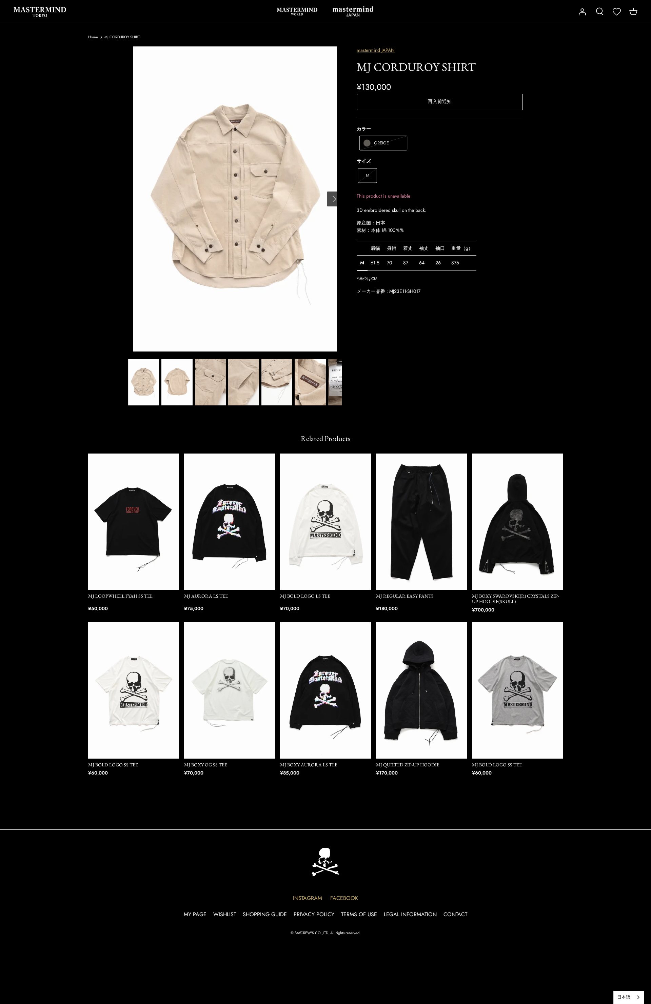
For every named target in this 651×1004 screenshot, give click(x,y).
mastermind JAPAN (353, 11)
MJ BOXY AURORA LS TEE (308, 765)
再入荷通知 (440, 101)
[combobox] (628, 997)
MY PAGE (195, 914)
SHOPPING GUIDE (265, 914)
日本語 (623, 997)
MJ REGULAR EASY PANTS (405, 596)
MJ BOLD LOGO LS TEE (305, 596)
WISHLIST (224, 914)
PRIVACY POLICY (314, 914)
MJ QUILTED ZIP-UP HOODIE (407, 765)
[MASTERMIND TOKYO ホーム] (325, 862)
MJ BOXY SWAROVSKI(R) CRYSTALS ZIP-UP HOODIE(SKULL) (515, 599)
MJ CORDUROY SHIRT (122, 37)
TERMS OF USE (359, 914)
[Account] (582, 12)
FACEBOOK (344, 898)
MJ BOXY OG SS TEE (205, 765)
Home (93, 37)
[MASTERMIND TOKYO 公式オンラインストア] (40, 12)
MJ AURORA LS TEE (206, 596)
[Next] (334, 199)
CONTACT (455, 914)
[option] (235, 199)
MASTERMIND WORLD (297, 11)
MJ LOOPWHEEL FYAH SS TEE (120, 596)
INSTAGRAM (307, 898)
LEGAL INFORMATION (410, 914)
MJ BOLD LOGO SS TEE (113, 765)
